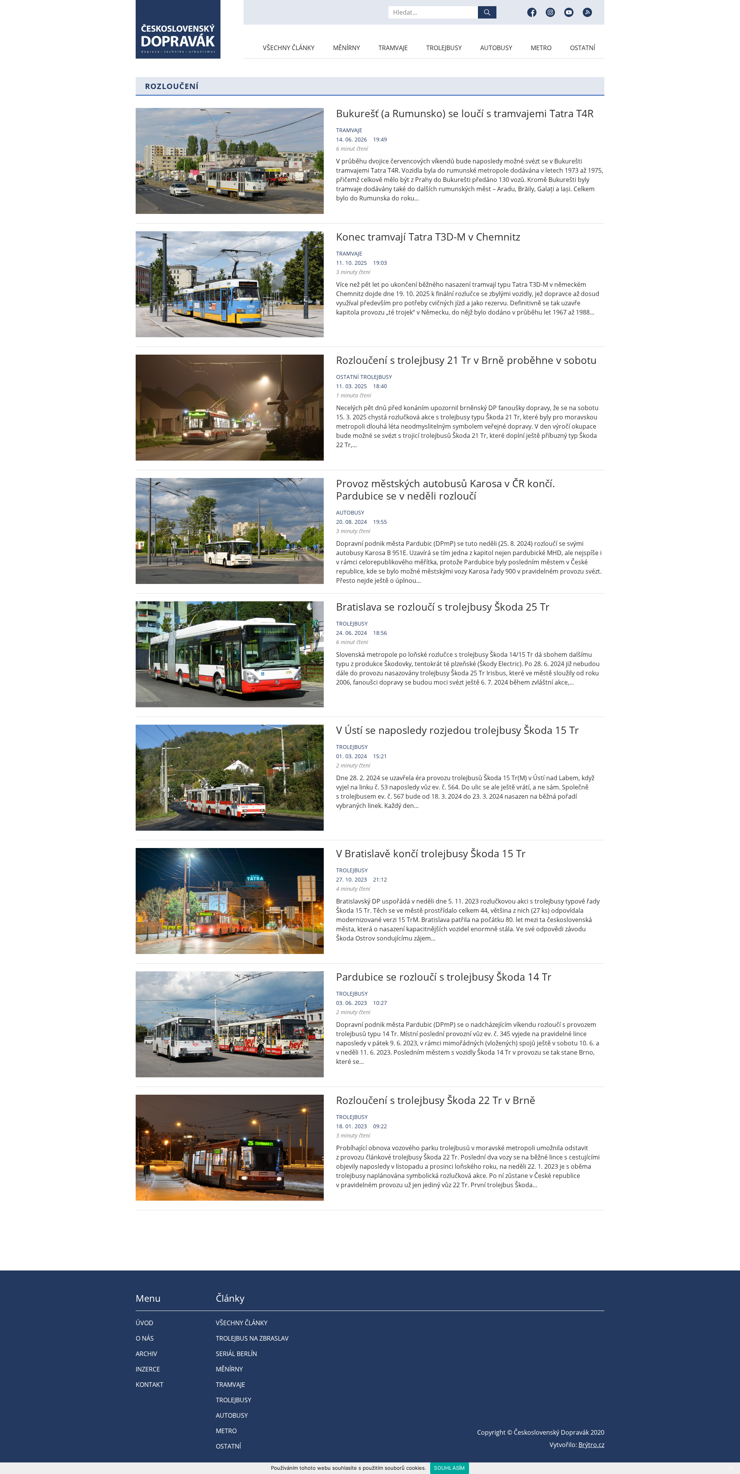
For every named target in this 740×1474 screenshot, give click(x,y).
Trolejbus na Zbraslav (252, 1338)
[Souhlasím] (730, 1468)
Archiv (146, 1353)
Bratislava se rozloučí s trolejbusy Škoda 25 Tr (443, 607)
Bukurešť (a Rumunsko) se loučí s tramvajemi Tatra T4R (465, 113)
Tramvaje (393, 48)
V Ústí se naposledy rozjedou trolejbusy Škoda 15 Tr (457, 730)
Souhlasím (449, 1468)
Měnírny (346, 48)
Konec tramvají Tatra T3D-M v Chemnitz (428, 237)
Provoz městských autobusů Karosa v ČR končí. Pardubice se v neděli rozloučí (445, 489)
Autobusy (496, 48)
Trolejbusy (444, 48)
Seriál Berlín (236, 1353)
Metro (541, 48)
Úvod (144, 1323)
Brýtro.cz (591, 1444)
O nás (145, 1338)
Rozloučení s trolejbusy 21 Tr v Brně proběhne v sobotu (466, 360)
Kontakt (149, 1384)
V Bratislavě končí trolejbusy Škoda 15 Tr (431, 853)
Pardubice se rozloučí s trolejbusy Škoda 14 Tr (444, 977)
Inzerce (148, 1369)
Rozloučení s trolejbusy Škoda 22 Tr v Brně (435, 1100)
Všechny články (288, 48)
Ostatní (582, 48)
